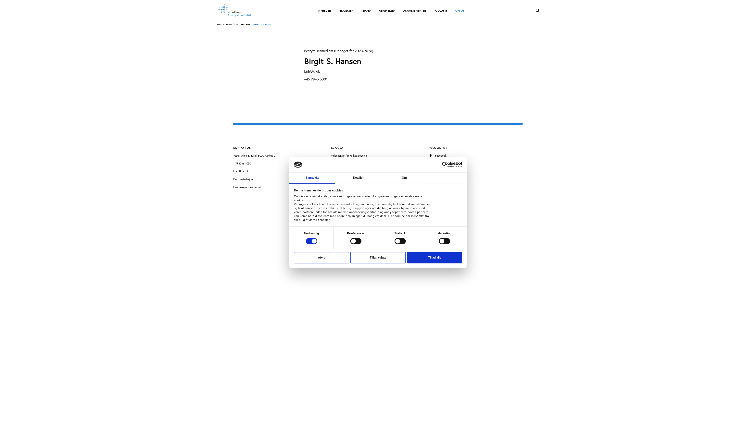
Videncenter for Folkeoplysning (349, 155)
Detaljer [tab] (358, 177)
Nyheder (324, 10)
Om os (459, 10)
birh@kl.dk (312, 71)
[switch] (355, 241)
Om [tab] (404, 177)
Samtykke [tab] (312, 177)
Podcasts (440, 10)
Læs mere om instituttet (247, 187)
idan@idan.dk (240, 171)
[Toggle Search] (537, 10)
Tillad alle (434, 257)
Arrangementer (414, 10)
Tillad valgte (378, 257)
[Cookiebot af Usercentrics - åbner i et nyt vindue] (445, 165)
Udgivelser (387, 10)
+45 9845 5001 (315, 79)
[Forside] (234, 10)
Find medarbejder (243, 179)
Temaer (366, 10)
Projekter (346, 10)
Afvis (321, 257)
